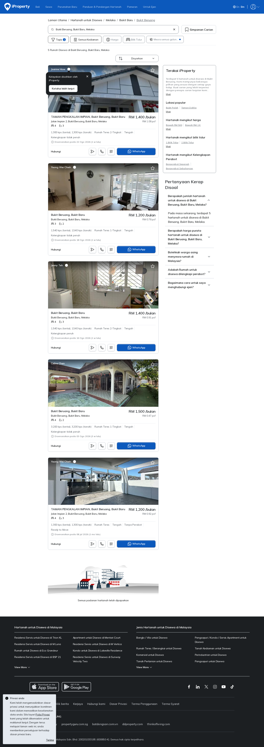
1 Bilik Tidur (172, 142)
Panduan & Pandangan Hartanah (102, 6)
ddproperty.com (132, 724)
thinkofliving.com (158, 724)
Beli (38, 6)
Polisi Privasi (43, 714)
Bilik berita (62, 704)
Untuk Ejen (149, 6)
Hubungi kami (96, 704)
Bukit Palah (172, 107)
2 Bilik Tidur (187, 142)
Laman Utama (57, 20)
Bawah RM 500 (174, 125)
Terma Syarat (170, 704)
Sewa (48, 6)
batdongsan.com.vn (105, 724)
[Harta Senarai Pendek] (153, 70)
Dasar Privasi (118, 704)
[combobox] (114, 29)
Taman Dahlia (189, 107)
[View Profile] (60, 69)
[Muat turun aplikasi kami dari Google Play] (76, 686)
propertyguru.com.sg (74, 724)
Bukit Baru (126, 20)
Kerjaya (78, 704)
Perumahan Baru (67, 6)
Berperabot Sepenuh (177, 164)
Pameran (132, 6)
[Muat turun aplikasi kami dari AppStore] (44, 686)
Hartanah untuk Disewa (86, 20)
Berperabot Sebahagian (179, 168)
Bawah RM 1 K (193, 125)
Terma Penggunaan (144, 704)
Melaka (110, 20)
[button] (87, 76)
